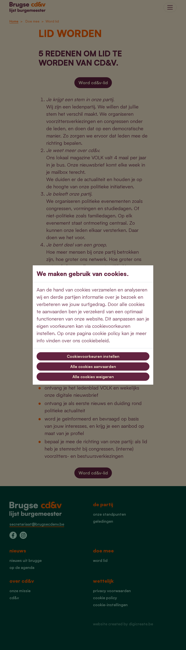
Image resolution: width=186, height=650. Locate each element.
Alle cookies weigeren (93, 376)
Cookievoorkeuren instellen (93, 356)
